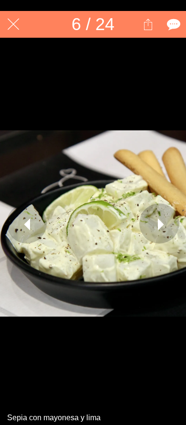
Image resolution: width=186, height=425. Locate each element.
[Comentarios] (172, 24)
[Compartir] (147, 24)
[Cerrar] (13, 24)
